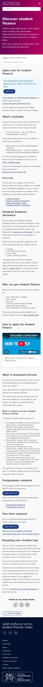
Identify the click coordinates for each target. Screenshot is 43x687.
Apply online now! (10, 493)
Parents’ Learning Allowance (18, 201)
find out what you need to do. (14, 172)
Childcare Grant (13, 199)
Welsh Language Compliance (11, 668)
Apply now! (9, 91)
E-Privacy (5, 664)
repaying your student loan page (23, 589)
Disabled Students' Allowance (18, 205)
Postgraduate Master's (15, 505)
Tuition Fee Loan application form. (16, 104)
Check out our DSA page (22, 232)
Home (5, 58)
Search (4, 647)
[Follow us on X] (21, 605)
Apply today (14, 268)
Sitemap (5, 640)
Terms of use (6, 654)
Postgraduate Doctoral (15, 507)
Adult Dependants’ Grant (16, 203)
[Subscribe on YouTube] (27, 605)
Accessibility (6, 644)
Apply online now (10, 527)
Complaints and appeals (10, 657)
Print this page (13, 613)
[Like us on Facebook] (15, 605)
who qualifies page (31, 315)
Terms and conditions (9, 661)
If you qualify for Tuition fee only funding (19, 98)
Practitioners (6, 651)
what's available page (11, 162)
